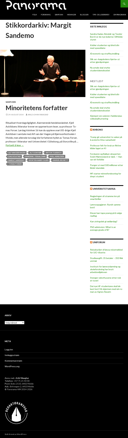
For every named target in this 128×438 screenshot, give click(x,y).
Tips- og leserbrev (101, 15)
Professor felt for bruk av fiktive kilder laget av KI (105, 147)
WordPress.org (12, 366)
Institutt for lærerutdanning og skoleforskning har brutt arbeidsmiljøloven (105, 269)
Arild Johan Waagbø (38, 114)
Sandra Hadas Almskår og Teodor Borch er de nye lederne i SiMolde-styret (106, 37)
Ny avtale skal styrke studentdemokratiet (100, 69)
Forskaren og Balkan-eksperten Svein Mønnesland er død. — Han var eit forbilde (106, 157)
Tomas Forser (15, 164)
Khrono (98, 129)
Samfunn (59, 15)
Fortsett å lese (15, 145)
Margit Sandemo (16, 160)
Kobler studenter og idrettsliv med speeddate (104, 46)
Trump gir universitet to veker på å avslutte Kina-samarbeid (106, 138)
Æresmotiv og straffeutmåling (104, 53)
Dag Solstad (14, 156)
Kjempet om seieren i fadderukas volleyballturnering (106, 117)
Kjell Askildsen (57, 156)
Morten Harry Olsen (39, 160)
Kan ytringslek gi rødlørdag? (103, 221)
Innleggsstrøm (12, 355)
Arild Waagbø (22, 378)
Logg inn (9, 349)
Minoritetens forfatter (37, 108)
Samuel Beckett (60, 160)
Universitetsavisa (104, 188)
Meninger (71, 15)
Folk (34, 15)
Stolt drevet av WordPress (16, 434)
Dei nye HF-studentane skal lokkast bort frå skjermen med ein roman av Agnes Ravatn (106, 289)
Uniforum (99, 242)
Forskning (46, 15)
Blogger (84, 15)
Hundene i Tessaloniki (35, 156)
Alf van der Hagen (16, 153)
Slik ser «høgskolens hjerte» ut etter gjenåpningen (105, 60)
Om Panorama (119, 15)
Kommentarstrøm (13, 360)
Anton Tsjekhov (54, 153)
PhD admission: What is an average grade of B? (103, 228)
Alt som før (35, 153)
